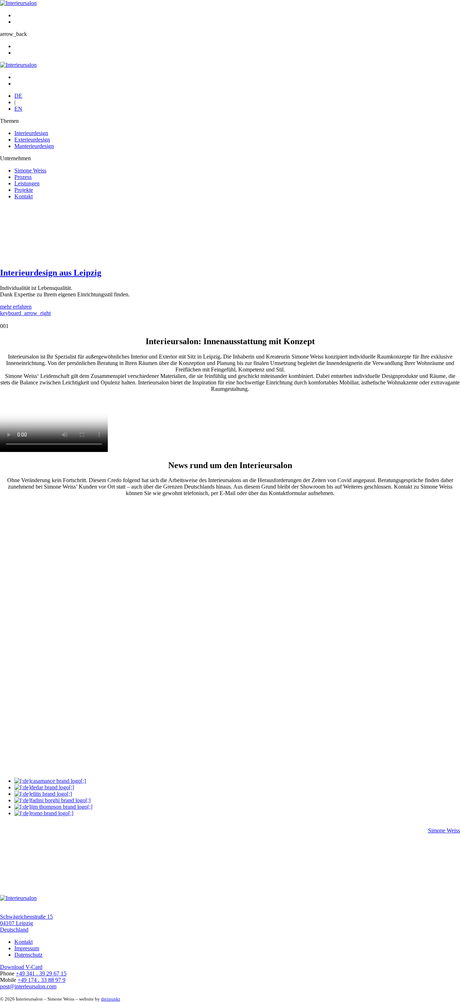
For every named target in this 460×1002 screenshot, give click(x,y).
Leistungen (27, 183)
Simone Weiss (30, 170)
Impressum (26, 948)
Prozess (23, 177)
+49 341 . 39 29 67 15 (41, 973)
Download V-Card (21, 967)
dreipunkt (110, 999)
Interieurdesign (31, 133)
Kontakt (23, 196)
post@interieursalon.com (28, 986)
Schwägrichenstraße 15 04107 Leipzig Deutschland (26, 923)
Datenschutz (28, 955)
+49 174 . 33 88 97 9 (41, 980)
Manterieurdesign (34, 146)
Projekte (23, 190)
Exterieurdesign (32, 140)
